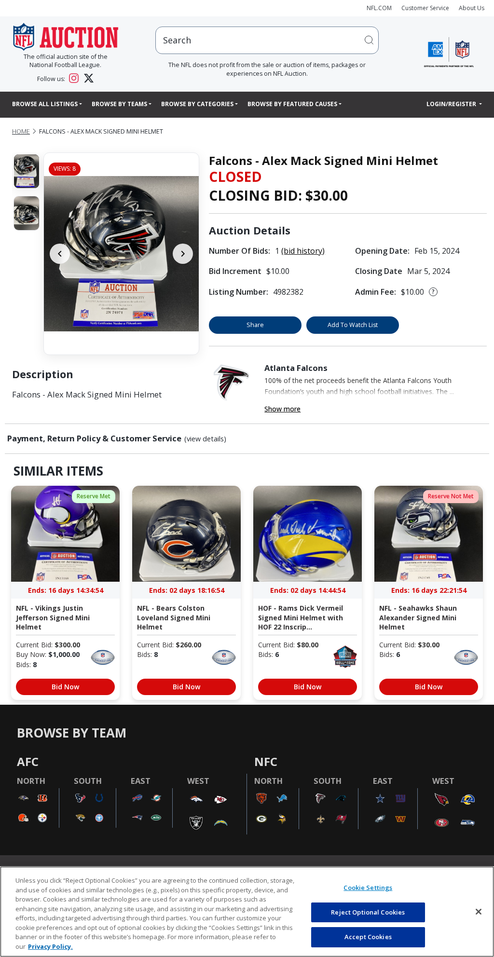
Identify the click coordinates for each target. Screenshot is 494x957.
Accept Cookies (368, 936)
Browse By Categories (197, 104)
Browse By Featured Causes (292, 104)
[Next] (183, 254)
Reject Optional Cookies (368, 912)
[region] (247, 911)
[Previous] (60, 254)
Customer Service (425, 8)
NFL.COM (379, 8)
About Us (471, 8)
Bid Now (65, 686)
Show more (282, 408)
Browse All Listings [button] (45, 104)
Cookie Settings (367, 887)
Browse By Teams (119, 104)
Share (255, 325)
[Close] (478, 911)
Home (21, 131)
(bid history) (303, 251)
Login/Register (452, 104)
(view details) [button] (205, 439)
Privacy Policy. (50, 946)
